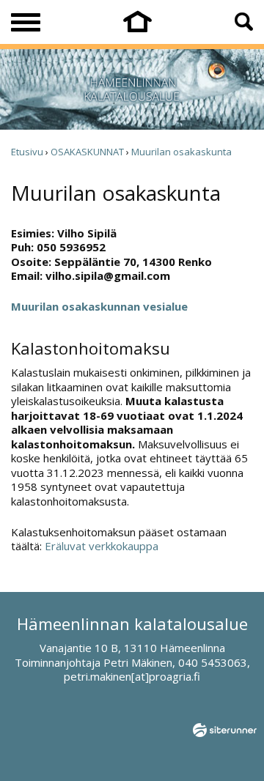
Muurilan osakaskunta (181, 151)
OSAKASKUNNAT (87, 151)
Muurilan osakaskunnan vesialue (99, 306)
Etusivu (27, 151)
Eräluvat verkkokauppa (101, 545)
